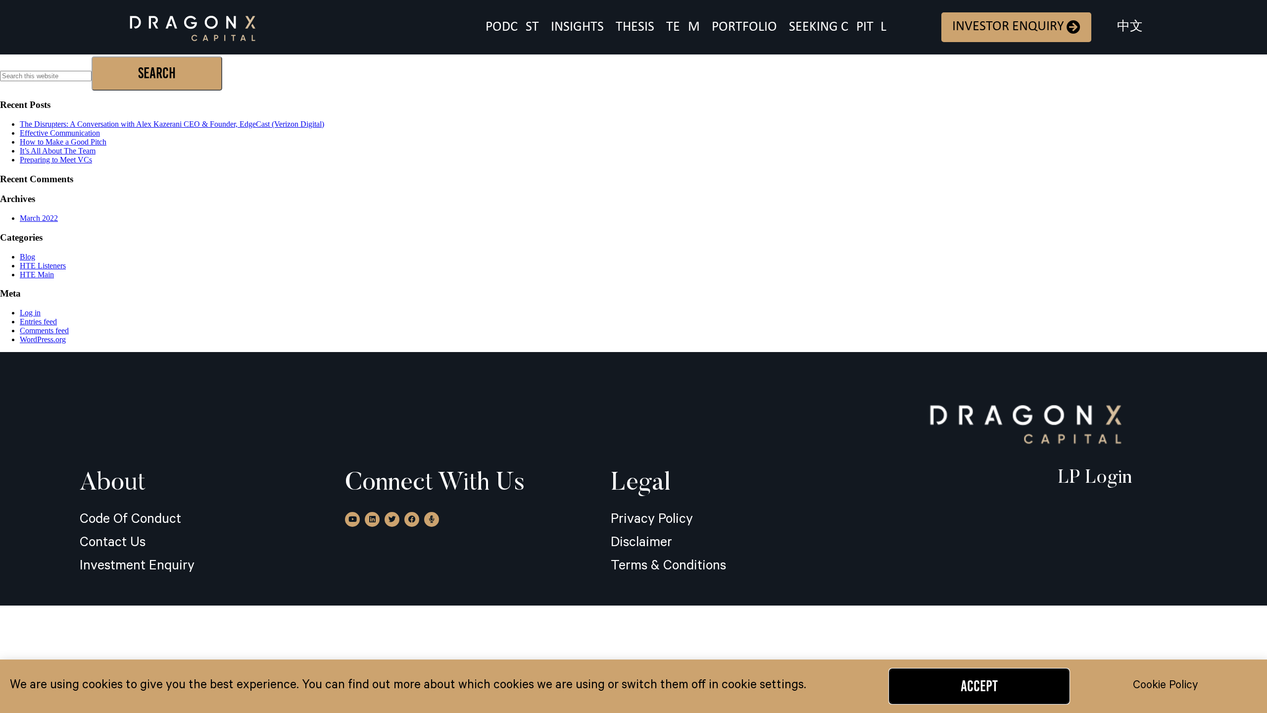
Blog (27, 257)
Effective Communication (60, 133)
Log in (30, 312)
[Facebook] (411, 519)
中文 (1130, 27)
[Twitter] (392, 519)
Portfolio (744, 27)
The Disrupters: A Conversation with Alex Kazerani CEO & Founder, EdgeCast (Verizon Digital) (172, 124)
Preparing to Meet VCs (56, 159)
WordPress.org (43, 339)
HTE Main (37, 274)
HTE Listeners (43, 265)
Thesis (635, 27)
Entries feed (38, 321)
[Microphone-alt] (431, 519)
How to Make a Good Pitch (63, 142)
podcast (512, 27)
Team (683, 27)
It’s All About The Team (58, 151)
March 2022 (39, 218)
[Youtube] (352, 519)
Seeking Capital (837, 27)
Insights (577, 27)
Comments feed (44, 330)
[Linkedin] (372, 519)
